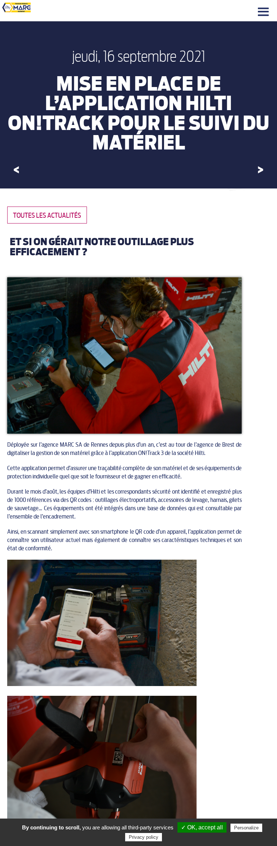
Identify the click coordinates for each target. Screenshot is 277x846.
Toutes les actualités (47, 215)
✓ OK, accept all (202, 827)
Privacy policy (143, 837)
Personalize (246, 827)
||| (264, 12)
